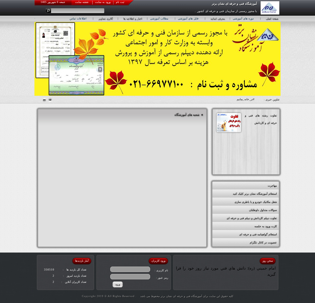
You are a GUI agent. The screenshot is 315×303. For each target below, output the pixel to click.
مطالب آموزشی (159, 18)
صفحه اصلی (272, 18)
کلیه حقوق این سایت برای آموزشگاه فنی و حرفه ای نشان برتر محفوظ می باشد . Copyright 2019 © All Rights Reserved (157, 296)
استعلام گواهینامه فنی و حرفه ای (258, 234)
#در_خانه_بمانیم (245, 99)
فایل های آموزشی (188, 18)
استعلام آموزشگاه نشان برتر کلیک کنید (255, 193)
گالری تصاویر (105, 18)
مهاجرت (272, 185)
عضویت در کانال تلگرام (263, 242)
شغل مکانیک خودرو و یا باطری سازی (256, 201)
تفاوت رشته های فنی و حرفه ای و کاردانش (261, 119)
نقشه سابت (82, 1)
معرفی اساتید (217, 18)
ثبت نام (120, 1)
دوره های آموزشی (243, 18)
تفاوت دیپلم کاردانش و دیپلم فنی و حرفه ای (252, 218)
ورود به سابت (102, 1)
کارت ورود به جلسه (265, 226)
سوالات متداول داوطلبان (263, 209)
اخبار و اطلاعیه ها (132, 18)
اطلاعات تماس (78, 18)
